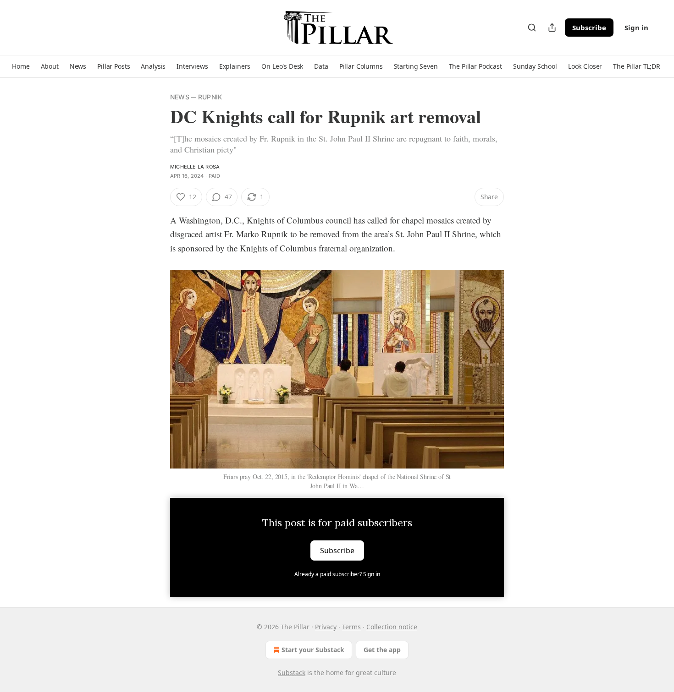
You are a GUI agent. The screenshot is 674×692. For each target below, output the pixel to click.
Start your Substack (313, 649)
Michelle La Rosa (195, 166)
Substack (291, 672)
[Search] (532, 27)
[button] (20, 66)
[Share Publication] (552, 27)
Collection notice (391, 626)
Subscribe (589, 27)
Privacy (326, 626)
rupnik (210, 97)
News (179, 97)
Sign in (636, 27)
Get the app (382, 649)
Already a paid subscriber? (337, 574)
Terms (351, 626)
